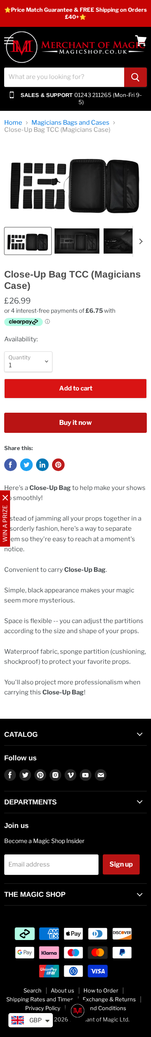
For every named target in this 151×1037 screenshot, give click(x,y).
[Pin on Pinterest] (58, 464)
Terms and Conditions (98, 1008)
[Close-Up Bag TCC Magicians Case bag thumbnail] (28, 241)
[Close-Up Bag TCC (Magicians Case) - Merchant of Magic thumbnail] (77, 241)
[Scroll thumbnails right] (139, 241)
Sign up (121, 864)
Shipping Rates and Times (39, 999)
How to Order (100, 990)
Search (32, 990)
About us (62, 990)
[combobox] (64, 77)
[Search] (135, 77)
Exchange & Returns (109, 999)
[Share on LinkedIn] (42, 464)
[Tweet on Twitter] (26, 464)
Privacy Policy (42, 1008)
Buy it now (75, 423)
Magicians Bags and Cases (70, 122)
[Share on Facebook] (10, 464)
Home (13, 122)
